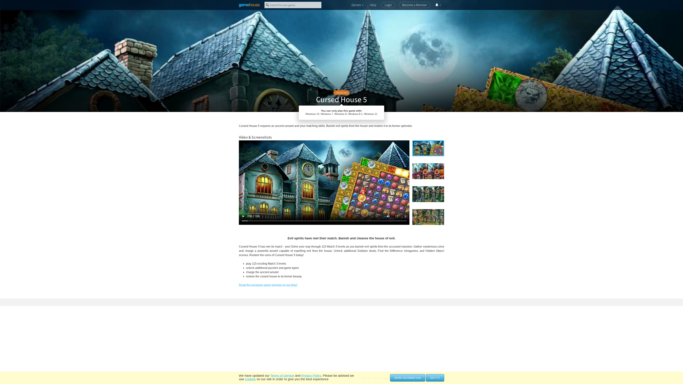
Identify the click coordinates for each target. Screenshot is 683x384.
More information (408, 378)
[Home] (249, 5)
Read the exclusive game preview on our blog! (268, 284)
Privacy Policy (311, 375)
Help (373, 5)
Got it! (435, 378)
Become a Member (414, 5)
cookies (250, 379)
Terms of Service (282, 375)
